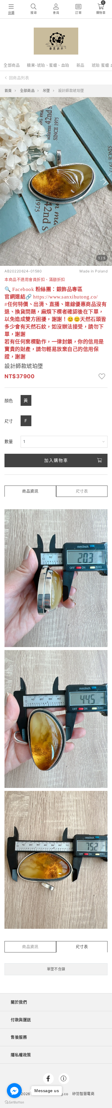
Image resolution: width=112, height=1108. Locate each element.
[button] (7, 181)
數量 (8, 441)
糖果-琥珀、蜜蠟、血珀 (48, 65)
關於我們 (19, 1002)
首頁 (8, 90)
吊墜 (46, 90)
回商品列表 (19, 77)
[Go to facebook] (14, 1090)
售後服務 (19, 1037)
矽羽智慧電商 (83, 1094)
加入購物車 (56, 460)
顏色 (8, 400)
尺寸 (8, 420)
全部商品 (12, 65)
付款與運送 (21, 1019)
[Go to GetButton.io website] (14, 1102)
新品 (80, 65)
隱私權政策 (21, 1054)
